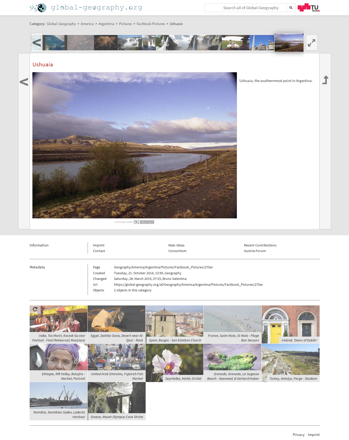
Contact (99, 250)
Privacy (299, 434)
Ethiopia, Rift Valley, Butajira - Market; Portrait (63, 376)
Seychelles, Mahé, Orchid (183, 378)
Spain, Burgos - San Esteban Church (175, 340)
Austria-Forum (255, 250)
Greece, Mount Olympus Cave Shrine (117, 416)
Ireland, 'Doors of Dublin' (299, 340)
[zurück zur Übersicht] (325, 141)
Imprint (98, 245)
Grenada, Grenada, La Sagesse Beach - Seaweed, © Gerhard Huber (233, 376)
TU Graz (309, 7)
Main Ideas (176, 245)
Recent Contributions (260, 245)
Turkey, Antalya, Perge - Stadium (293, 378)
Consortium (177, 250)
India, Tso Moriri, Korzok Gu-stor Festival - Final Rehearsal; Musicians (58, 337)
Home (86, 7)
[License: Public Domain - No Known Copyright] (144, 222)
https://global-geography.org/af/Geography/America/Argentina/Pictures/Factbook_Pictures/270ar (188, 284)
